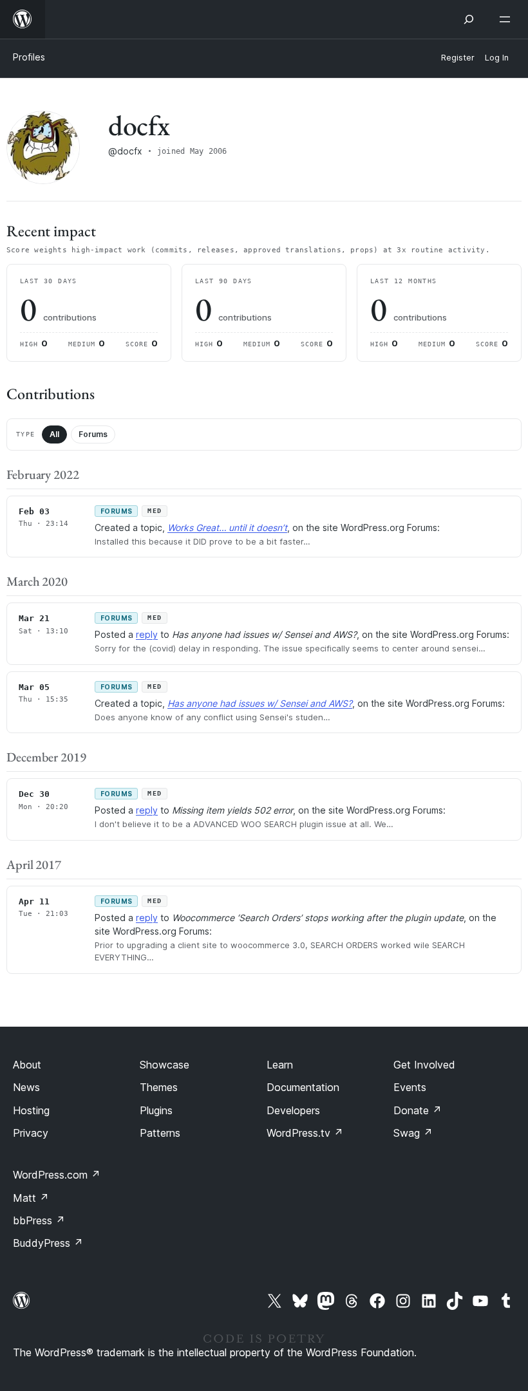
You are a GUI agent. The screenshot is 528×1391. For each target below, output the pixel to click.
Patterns (160, 1132)
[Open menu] (507, 19)
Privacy (30, 1132)
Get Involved (424, 1064)
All (54, 434)
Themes (159, 1087)
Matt (31, 1197)
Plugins (156, 1110)
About (27, 1064)
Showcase (164, 1064)
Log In (497, 57)
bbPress (39, 1220)
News (26, 1087)
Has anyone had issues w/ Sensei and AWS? (259, 703)
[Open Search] (469, 19)
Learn (280, 1064)
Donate (417, 1110)
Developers (293, 1110)
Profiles (29, 56)
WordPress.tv (305, 1132)
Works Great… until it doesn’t (227, 527)
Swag (413, 1132)
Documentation (303, 1087)
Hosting (31, 1110)
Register (458, 57)
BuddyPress (48, 1243)
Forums (93, 434)
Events (409, 1087)
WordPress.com (56, 1174)
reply (147, 634)
